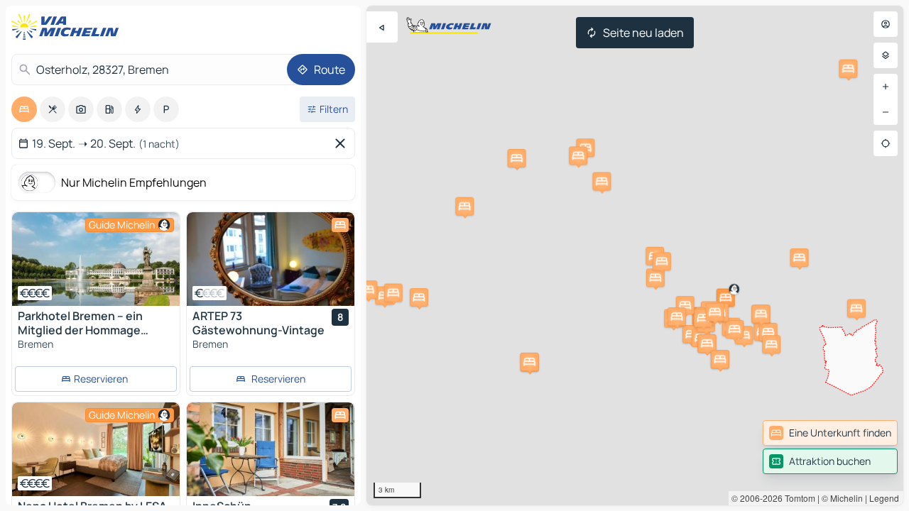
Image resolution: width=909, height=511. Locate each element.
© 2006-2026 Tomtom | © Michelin (797, 498)
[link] (830, 433)
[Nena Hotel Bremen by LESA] (96, 449)
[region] (634, 255)
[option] (24, 109)
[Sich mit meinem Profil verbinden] (885, 24)
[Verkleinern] (885, 112)
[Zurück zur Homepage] (68, 27)
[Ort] (885, 143)
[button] (726, 298)
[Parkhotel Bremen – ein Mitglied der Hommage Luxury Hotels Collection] (96, 259)
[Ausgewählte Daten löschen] (343, 143)
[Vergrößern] (885, 86)
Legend (884, 498)
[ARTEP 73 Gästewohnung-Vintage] (270, 259)
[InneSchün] (270, 449)
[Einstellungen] (885, 55)
